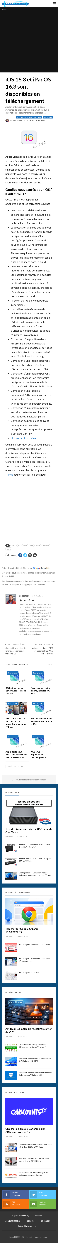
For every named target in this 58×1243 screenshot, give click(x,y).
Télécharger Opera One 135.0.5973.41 (35, 944)
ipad (31, 545)
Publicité (30, 1221)
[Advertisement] (29, 41)
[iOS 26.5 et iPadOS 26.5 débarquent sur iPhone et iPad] (41, 708)
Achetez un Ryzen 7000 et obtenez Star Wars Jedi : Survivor (42, 651)
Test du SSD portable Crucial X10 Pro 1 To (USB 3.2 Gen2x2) (35, 846)
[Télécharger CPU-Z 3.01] (11, 976)
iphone (9, 549)
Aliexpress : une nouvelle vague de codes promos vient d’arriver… (33, 1173)
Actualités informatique (24, 117)
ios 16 (25, 545)
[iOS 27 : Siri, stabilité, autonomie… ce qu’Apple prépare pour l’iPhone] (16, 708)
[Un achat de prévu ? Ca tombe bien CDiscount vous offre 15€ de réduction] (29, 1111)
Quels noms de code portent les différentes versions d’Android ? (32, 1045)
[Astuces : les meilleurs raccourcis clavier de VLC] (29, 1011)
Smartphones (48, 117)
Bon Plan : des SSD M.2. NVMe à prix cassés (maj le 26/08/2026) (34, 1159)
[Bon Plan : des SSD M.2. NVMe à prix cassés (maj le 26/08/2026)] (11, 1161)
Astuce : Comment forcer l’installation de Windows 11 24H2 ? (35, 1059)
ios (19, 545)
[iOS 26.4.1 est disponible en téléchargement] (41, 741)
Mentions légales (12, 1221)
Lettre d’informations (27, 1226)
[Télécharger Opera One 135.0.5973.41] (11, 947)
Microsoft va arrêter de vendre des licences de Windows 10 (15, 651)
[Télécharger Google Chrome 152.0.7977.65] (29, 911)
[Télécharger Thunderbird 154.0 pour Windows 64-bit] (11, 961)
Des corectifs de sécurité (25, 437)
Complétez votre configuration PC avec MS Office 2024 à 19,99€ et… (35, 1145)
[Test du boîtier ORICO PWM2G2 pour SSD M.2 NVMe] (11, 861)
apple (13, 545)
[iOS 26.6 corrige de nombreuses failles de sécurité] (16, 677)
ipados (38, 545)
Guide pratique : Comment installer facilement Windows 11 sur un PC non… (35, 874)
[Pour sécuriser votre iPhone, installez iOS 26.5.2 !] (41, 677)
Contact (38, 1215)
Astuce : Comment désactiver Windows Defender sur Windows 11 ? (35, 1073)
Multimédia (37, 117)
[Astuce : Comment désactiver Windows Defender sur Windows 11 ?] (11, 1075)
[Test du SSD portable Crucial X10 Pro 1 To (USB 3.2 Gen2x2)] (11, 848)
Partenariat (45, 1221)
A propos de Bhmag (20, 1215)
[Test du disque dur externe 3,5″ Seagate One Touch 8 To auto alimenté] (29, 812)
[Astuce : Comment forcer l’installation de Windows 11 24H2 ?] (11, 1061)
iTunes (9, 474)
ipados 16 (46, 545)
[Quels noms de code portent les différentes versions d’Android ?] (11, 1047)
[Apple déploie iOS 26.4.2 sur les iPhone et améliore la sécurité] (16, 741)
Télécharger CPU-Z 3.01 (29, 973)
